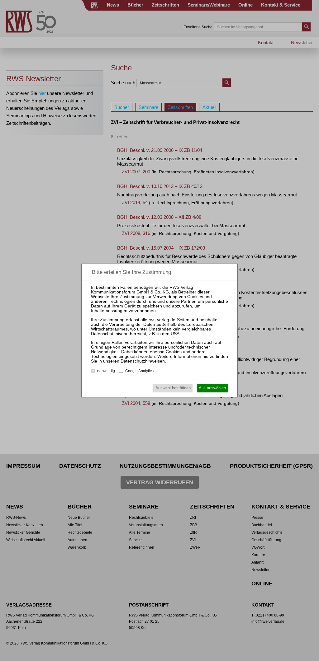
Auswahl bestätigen (173, 388)
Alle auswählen (212, 388)
